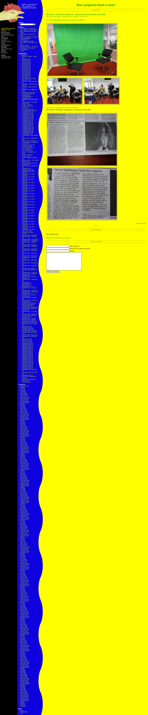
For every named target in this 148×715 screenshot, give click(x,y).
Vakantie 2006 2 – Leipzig (29, 239)
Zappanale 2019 (26, 368)
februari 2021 (24, 477)
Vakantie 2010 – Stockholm (29, 246)
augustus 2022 (24, 452)
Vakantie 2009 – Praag (28, 244)
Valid (23, 711)
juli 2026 (22, 387)
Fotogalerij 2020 (26, 125)
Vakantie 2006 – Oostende (29, 236)
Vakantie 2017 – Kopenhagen (26, 283)
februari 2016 (24, 560)
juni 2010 (22, 653)
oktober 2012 (24, 614)
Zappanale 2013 (26, 360)
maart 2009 (23, 674)
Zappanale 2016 (26, 364)
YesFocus (3, 51)
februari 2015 (24, 577)
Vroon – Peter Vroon (6, 49)
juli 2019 (22, 504)
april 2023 (23, 441)
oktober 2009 (24, 664)
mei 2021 (22, 473)
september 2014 (24, 584)
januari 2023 (23, 445)
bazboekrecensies (27, 93)
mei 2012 (22, 621)
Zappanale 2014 (26, 361)
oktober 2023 (24, 433)
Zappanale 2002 (26, 344)
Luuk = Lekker (26, 150)
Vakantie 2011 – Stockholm (29, 250)
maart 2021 (23, 476)
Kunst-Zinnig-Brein (6, 41)
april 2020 (23, 491)
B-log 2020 (25, 69)
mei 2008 (22, 688)
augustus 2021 (24, 469)
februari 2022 (24, 461)
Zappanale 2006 (26, 350)
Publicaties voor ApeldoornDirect (26, 169)
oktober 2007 (24, 698)
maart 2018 (23, 526)
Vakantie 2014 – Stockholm (29, 263)
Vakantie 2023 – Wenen (28, 322)
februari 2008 (24, 692)
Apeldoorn (25, 59)
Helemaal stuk (24, 39)
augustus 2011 (24, 634)
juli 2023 (22, 437)
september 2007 (24, 699)
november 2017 (24, 531)
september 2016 (24, 551)
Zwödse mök (25, 382)
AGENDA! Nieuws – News (29, 56)
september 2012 (24, 616)
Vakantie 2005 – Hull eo (28, 235)
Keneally (3, 40)
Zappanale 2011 (26, 357)
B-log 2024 (25, 74)
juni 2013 (22, 603)
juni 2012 (22, 620)
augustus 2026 (24, 386)
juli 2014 (22, 587)
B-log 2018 (25, 66)
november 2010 (24, 646)
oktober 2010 (24, 648)
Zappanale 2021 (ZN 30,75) (29, 372)
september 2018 (24, 517)
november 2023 (24, 432)
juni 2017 (22, 538)
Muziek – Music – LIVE (28, 160)
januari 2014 (23, 595)
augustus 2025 (24, 402)
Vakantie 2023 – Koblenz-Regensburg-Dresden (29, 320)
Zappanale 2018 (26, 366)
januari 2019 (23, 512)
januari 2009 (23, 677)
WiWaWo (3, 50)
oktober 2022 (24, 450)
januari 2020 (23, 495)
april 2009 (23, 673)
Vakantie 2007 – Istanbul (29, 240)
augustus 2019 (24, 502)
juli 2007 (22, 702)
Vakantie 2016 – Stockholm (29, 279)
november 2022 (24, 448)
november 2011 (24, 630)
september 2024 (24, 418)
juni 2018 (22, 522)
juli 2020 (22, 487)
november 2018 (24, 515)
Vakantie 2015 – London (28, 272)
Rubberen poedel (27, 232)
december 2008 (24, 678)
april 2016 (23, 558)
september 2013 (24, 599)
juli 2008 (22, 685)
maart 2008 (23, 691)
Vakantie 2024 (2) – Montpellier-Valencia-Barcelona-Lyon (28, 328)
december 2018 (24, 513)
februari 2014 (24, 594)
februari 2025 (24, 411)
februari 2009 (24, 675)
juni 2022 (22, 455)
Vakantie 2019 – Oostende (29, 297)
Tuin (23, 233)
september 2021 (24, 468)
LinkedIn (3, 43)
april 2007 (23, 706)
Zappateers (4, 52)
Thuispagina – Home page (27, 28)
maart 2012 (23, 624)
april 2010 (23, 656)
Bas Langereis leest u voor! (96, 5)
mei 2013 (22, 605)
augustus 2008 (24, 684)
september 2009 (24, 666)
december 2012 (24, 612)
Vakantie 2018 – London (28, 290)
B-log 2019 (25, 67)
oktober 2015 (24, 566)
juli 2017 (22, 537)
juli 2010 (22, 652)
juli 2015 (22, 570)
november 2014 (24, 581)
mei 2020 (22, 490)
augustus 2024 (24, 419)
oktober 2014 (24, 583)
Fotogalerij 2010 (26, 111)
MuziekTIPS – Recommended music (28, 162)
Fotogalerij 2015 (26, 118)
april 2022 (23, 458)
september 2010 (24, 649)
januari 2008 (23, 693)
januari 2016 (23, 562)
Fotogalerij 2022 (26, 128)
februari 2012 (24, 626)
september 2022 (24, 451)
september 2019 (24, 501)
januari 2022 (23, 462)
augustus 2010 (24, 650)
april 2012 (23, 623)
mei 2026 (22, 390)
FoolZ (23, 107)
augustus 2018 (24, 519)
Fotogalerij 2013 (26, 116)
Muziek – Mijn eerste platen (29, 157)
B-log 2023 (25, 73)
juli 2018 (22, 520)
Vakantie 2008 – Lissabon (29, 242)
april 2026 (23, 391)
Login (21, 710)
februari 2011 (24, 642)
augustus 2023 (24, 436)
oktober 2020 (24, 483)
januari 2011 (23, 644)
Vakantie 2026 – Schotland (29, 336)
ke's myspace (4, 38)
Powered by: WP (5, 56)
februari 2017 (24, 544)
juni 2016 (22, 555)
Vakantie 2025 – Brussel (28, 335)
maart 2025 (23, 409)
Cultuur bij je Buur (6, 33)
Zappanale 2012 (26, 358)
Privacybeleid (24, 49)
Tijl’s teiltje (3, 47)
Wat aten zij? (25, 339)
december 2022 (24, 447)
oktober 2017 (24, 533)
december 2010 (24, 645)
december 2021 (24, 463)
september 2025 (24, 401)
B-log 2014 (25, 60)
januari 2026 (23, 396)
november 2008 (24, 680)
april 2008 (23, 689)
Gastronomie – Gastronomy (30, 138)
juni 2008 (22, 687)
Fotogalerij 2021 (26, 127)
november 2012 (24, 613)
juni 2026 (22, 389)
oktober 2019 (24, 499)
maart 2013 (23, 608)
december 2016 (24, 547)
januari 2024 (23, 429)
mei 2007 (22, 705)
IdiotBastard (4, 37)
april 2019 (23, 508)
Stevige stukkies (5, 45)
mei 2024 (22, 423)
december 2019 (24, 497)
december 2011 (24, 628)
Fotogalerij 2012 (26, 114)
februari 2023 (24, 444)
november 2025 (24, 398)
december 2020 (24, 480)
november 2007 (24, 696)
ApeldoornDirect (5, 32)
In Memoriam (25, 146)
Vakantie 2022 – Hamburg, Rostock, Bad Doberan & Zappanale (29, 315)
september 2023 (24, 434)
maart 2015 (23, 576)
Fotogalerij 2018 (26, 123)
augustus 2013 (24, 601)
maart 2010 (23, 657)
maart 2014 (23, 592)
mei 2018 (22, 523)
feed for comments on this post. (58, 238)
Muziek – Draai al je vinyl (29, 152)
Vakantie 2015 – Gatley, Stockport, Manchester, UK (29, 269)
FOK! (2, 36)
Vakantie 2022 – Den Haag (29, 311)
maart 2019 (23, 509)
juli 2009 (22, 669)
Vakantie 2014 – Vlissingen (29, 265)
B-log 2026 (25, 77)
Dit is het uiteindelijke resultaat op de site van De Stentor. (65, 20)
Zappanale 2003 (26, 346)
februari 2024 (24, 427)
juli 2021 (22, 470)
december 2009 (24, 662)
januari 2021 (23, 479)
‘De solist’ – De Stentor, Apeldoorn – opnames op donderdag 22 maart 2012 (75, 14)
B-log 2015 (25, 62)
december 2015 (24, 563)
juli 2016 (22, 553)
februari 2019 (24, 511)
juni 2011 (22, 637)
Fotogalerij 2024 (26, 131)
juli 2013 (22, 602)
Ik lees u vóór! (24, 45)
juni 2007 (22, 703)
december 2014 (24, 580)
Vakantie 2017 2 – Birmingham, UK (27, 285)
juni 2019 (22, 505)
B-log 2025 (25, 75)
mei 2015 (22, 573)
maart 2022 (23, 459)
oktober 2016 (24, 549)
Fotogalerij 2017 (26, 121)
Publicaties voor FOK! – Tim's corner (28, 230)
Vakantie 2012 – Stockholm (29, 253)
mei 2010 (22, 655)
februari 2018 (24, 527)
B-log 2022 (25, 71)
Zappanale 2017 (26, 365)
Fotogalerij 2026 (26, 134)
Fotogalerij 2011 (26, 113)
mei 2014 (22, 590)
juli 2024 (22, 420)
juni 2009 (22, 670)
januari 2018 (23, 529)
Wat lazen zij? (26, 340)
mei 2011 (22, 638)
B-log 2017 (25, 64)
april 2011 (23, 639)
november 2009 (24, 663)
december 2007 (24, 695)
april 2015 (23, 574)
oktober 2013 (24, 598)
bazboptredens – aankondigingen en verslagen (27, 96)
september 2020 (24, 484)
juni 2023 (22, 438)
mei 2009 (22, 671)
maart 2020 (23, 493)
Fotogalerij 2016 (26, 120)
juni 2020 (22, 488)
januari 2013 (23, 610)
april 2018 (23, 524)
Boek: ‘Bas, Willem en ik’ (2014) (29, 37)
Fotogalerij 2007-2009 (28, 110)
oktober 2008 (24, 681)
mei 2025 (22, 407)
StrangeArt (4, 46)
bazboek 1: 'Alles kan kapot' (30, 81)
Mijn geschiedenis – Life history (29, 46)
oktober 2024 (24, 416)
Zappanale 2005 (26, 348)
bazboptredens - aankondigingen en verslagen (65, 16)
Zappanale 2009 (26, 354)
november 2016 (24, 548)
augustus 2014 (24, 585)
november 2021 (24, 465)
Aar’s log (3, 31)
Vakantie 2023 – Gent (28, 318)
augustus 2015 (24, 569)
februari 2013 (24, 609)
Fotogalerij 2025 (26, 132)
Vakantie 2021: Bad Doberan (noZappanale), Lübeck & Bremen (30, 308)
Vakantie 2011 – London (28, 249)
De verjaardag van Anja (7, 35)
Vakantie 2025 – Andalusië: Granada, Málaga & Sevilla (29, 331)
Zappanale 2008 (26, 353)
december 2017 (24, 530)
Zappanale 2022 (26, 375)
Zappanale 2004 (26, 347)
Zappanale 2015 (26, 362)
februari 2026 (24, 394)
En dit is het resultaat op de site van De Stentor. (62, 108)
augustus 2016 (24, 552)
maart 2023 (23, 443)
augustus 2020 (24, 486)
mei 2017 (22, 540)
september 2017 (24, 534)
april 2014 (23, 591)
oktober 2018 (24, 516)
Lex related (25, 149)
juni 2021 (22, 472)
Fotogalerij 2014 (26, 117)
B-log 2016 (25, 63)
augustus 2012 (24, 617)
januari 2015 (23, 578)
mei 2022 (22, 456)
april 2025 (23, 408)
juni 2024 (22, 422)
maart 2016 (23, 559)
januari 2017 (23, 545)
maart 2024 (23, 426)
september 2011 (24, 632)
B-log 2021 (25, 70)
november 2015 (24, 565)
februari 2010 (24, 659)
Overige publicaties (25, 38)
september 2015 (24, 567)
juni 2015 (22, 572)
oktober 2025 (24, 400)
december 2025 (24, 397)
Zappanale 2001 (26, 343)
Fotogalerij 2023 (26, 129)
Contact (22, 51)
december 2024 (24, 414)
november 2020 (24, 481)
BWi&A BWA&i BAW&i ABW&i (30, 99)
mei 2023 (22, 440)
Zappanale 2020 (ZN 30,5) (29, 369)
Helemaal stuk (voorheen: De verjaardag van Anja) (29, 141)
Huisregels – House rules (27, 48)
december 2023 (24, 430)
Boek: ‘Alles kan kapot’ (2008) (28, 30)
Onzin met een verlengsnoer (30, 166)
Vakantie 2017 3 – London (29, 287)
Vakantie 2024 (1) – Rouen (29, 323)
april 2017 (23, 541)
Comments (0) (141, 223)
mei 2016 (22, 556)
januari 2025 (23, 412)
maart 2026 (23, 393)
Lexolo (3, 42)
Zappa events (26, 341)
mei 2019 (22, 506)
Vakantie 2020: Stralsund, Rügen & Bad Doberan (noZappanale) (29, 304)
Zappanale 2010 (26, 355)
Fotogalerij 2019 (26, 124)
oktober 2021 (24, 466)
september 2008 (24, 682)
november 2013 (24, 596)
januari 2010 (23, 660)
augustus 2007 (24, 700)
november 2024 (24, 415)
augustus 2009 (24, 667)
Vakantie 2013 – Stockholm (29, 260)
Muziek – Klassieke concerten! (27, 155)
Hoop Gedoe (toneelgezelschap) (27, 144)
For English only (26, 109)
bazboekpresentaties (28, 92)
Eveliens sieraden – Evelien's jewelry (27, 105)
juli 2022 (22, 454)
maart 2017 (23, 542)
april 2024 (23, 425)
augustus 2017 (24, 535)
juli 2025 (22, 404)
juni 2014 (22, 588)
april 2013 (23, 606)
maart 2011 (23, 641)
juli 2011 (22, 635)
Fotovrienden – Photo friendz (30, 135)
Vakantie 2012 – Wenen (28, 256)
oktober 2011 (24, 631)
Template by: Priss (6, 57)
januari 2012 (23, 627)
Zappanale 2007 (26, 351)
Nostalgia (24, 164)
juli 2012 (22, 619)
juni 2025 (22, 405)
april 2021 (23, 475)
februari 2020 (24, 494)
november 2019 (24, 498)
